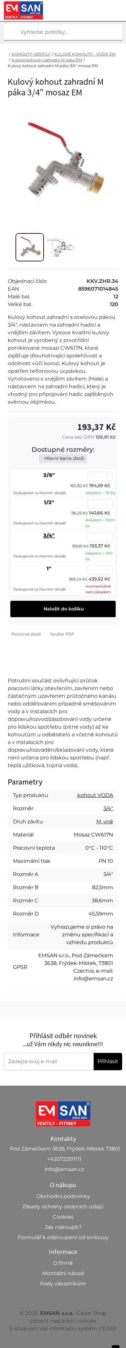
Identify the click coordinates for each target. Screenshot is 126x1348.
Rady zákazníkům (63, 1284)
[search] (9, 32)
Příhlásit (108, 1061)
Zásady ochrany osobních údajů (63, 1207)
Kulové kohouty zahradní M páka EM (47, 59)
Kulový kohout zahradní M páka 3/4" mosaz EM (53, 65)
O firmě (63, 1263)
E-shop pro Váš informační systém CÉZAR (63, 1329)
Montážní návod (63, 1273)
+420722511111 (64, 1159)
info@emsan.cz (64, 1169)
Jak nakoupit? (63, 1227)
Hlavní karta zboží (64, 458)
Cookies (63, 1217)
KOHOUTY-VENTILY (31, 54)
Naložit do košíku (63, 609)
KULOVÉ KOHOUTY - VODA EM (84, 54)
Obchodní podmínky (63, 1196)
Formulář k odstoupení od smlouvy (63, 1237)
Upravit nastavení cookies (63, 1321)
